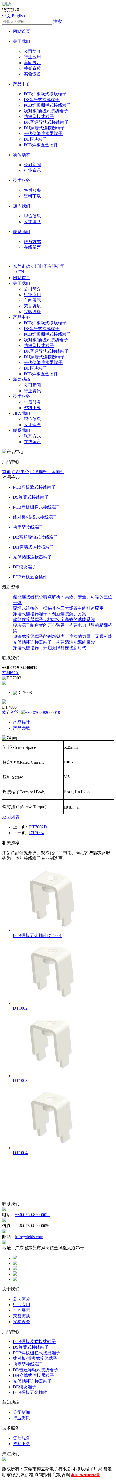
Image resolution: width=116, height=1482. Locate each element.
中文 (6, 15)
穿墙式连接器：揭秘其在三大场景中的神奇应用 (58, 608)
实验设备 (32, 74)
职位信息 (32, 216)
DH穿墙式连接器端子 (44, 128)
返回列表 (10, 817)
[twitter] (15, 1263)
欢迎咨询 (10, 712)
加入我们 (21, 206)
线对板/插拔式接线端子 (46, 111)
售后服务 (32, 190)
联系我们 (21, 231)
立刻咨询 (10, 672)
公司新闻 (32, 164)
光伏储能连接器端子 (43, 133)
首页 (6, 471)
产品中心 (21, 84)
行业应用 (32, 57)
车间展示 (32, 62)
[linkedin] (15, 1268)
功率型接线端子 (39, 116)
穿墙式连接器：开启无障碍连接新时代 (49, 647)
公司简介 (32, 51)
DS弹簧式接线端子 (42, 99)
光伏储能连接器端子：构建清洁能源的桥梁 (54, 642)
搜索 (57, 21)
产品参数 (21, 728)
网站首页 (21, 31)
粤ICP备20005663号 (85, 1475)
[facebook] (15, 1258)
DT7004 (36, 832)
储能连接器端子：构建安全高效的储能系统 (54, 619)
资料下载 (32, 196)
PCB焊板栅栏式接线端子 (47, 105)
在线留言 (32, 247)
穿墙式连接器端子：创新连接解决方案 (49, 614)
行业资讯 (32, 170)
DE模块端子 (35, 139)
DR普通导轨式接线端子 (46, 122)
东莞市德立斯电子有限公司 (39, 266)
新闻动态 (21, 154)
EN (21, 272)
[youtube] (15, 1279)
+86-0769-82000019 (42, 712)
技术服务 (21, 180)
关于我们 (21, 41)
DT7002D (38, 827)
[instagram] (15, 1274)
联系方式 (32, 241)
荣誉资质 (32, 68)
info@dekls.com (29, 1236)
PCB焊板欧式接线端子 (45, 94)
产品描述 (21, 722)
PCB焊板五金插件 (41, 145)
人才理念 (32, 221)
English (18, 15)
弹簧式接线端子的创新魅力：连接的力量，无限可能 (62, 636)
